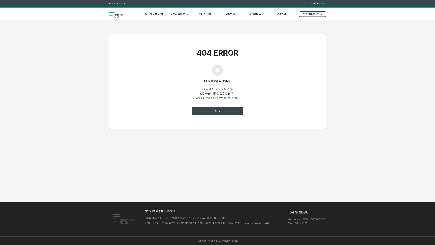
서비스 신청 (205, 14)
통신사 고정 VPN (154, 14)
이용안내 (230, 14)
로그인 (313, 3)
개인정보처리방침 (154, 211)
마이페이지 (256, 14)
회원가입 (322, 3)
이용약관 (170, 211)
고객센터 (281, 14)
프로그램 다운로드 (311, 14)
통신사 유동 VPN (179, 14)
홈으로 (218, 111)
